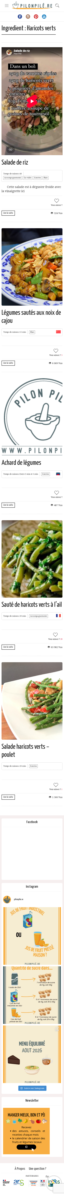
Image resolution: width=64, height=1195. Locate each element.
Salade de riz (15, 163)
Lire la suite (8, 213)
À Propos (20, 1169)
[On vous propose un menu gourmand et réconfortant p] (32, 1054)
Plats (45, 178)
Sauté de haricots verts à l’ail (32, 605)
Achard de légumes (21, 463)
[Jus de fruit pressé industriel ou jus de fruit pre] (32, 936)
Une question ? (37, 1169)
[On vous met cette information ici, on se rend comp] (32, 995)
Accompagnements (12, 178)
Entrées (37, 178)
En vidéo (28, 178)
